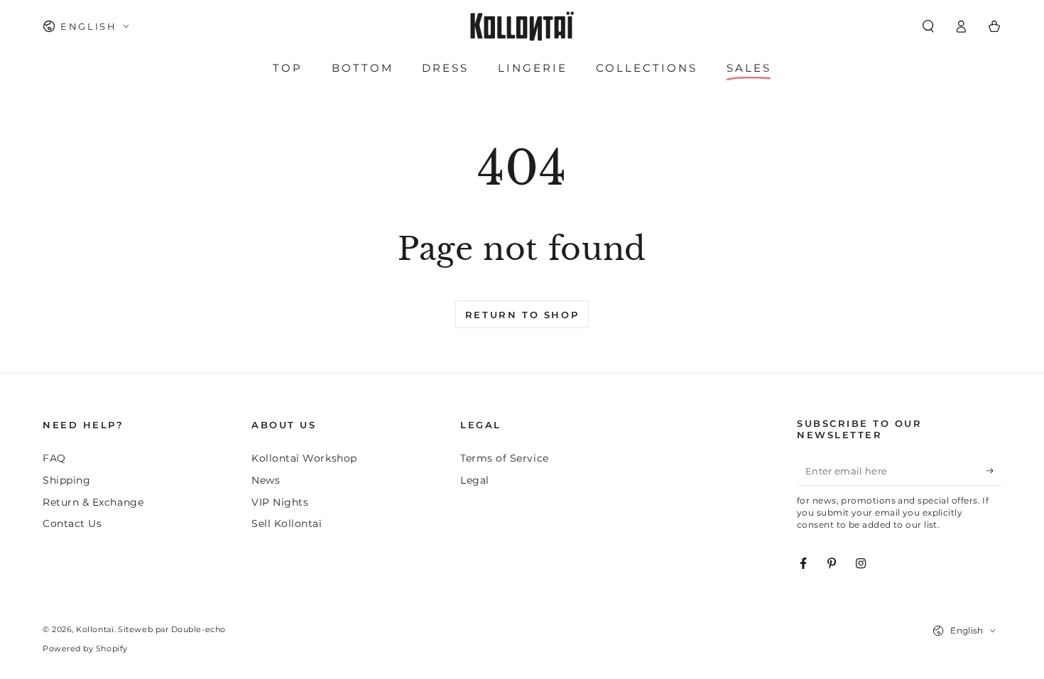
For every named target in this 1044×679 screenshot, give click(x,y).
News (265, 480)
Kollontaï (95, 629)
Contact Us (72, 523)
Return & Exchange (93, 502)
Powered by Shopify (85, 648)
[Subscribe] (993, 471)
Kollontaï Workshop (304, 458)
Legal (474, 480)
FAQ (54, 458)
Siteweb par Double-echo (171, 629)
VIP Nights (279, 502)
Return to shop (522, 314)
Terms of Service (504, 458)
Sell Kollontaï (286, 523)
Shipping (66, 480)
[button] (928, 26)
